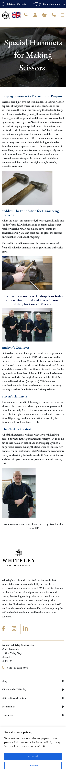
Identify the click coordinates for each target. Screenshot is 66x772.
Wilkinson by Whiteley (14, 689)
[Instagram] (14, 628)
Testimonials (8, 706)
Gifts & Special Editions (15, 698)
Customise (33, 765)
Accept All (33, 756)
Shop (4, 681)
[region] (33, 749)
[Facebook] (4, 628)
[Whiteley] (6, 15)
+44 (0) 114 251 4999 (16, 668)
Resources (7, 715)
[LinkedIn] (26, 628)
